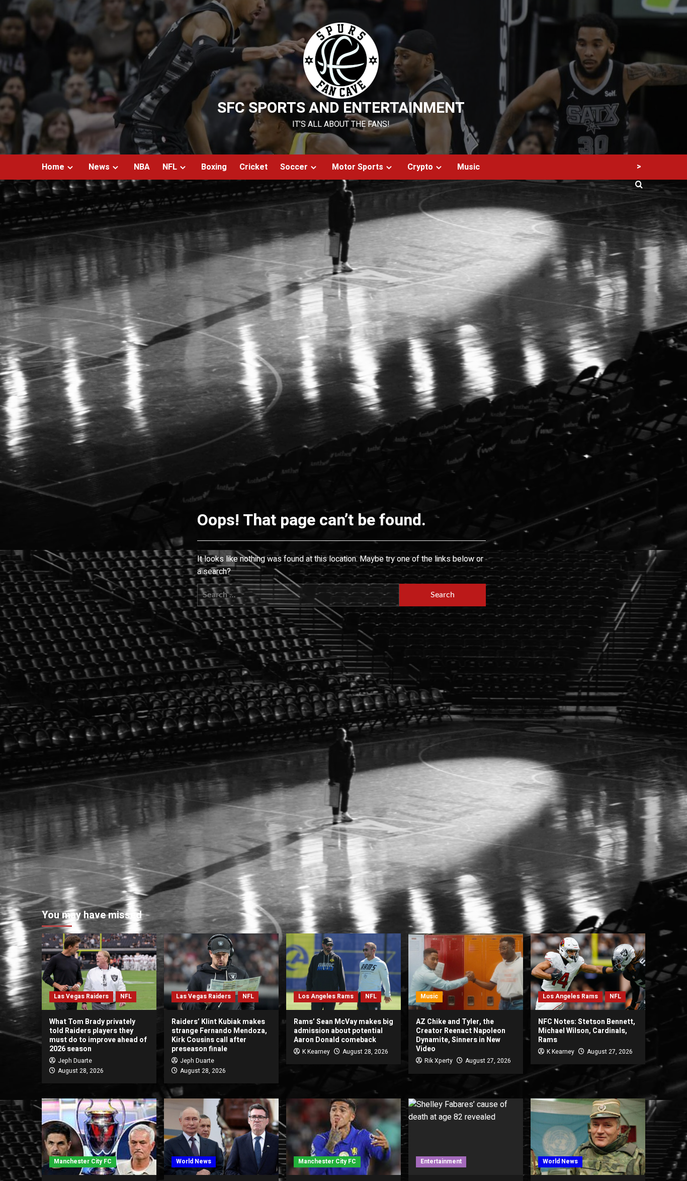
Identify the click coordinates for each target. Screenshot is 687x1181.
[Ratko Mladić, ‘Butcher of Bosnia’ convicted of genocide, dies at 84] (588, 1136)
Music (468, 167)
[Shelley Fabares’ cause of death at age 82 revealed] (465, 1136)
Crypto (420, 167)
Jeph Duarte (75, 1060)
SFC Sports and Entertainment (341, 108)
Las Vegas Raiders (81, 996)
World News (193, 1161)
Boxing (214, 167)
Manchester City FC (83, 1161)
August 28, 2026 (81, 1070)
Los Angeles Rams (326, 996)
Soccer (294, 167)
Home (53, 167)
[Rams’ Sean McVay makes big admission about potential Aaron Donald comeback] (343, 971)
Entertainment (441, 1161)
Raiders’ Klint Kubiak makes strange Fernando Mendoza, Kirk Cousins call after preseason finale (219, 1035)
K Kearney (316, 1051)
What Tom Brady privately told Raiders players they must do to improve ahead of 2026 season (98, 1035)
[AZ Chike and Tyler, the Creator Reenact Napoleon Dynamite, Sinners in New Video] (465, 971)
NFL (169, 167)
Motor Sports (357, 167)
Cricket (253, 167)
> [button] (639, 167)
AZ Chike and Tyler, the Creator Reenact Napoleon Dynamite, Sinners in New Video (460, 1035)
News (99, 167)
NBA (142, 167)
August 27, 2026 (488, 1060)
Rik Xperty (438, 1060)
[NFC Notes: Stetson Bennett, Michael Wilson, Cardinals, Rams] (588, 971)
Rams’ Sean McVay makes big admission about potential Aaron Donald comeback (343, 1030)
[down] (70, 167)
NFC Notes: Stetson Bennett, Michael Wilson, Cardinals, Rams (586, 1030)
